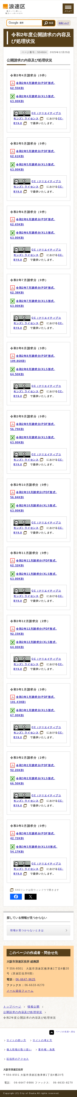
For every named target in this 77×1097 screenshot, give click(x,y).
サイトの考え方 (42, 1040)
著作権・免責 (46, 1049)
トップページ (12, 1006)
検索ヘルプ (64, 23)
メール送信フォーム (20, 990)
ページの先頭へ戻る (65, 1032)
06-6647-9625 (26, 979)
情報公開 (33, 1006)
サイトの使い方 (16, 1040)
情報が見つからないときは (27, 930)
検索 (51, 23)
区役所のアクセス (18, 1059)
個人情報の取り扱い (19, 1049)
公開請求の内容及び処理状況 (22, 1012)
